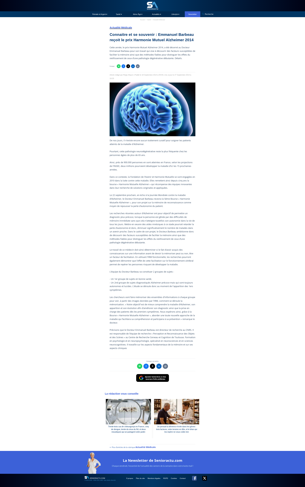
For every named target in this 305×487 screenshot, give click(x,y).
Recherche (209, 14)
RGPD (165, 478)
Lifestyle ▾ (175, 14)
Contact (183, 478)
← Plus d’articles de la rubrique (133, 447)
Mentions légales (154, 478)
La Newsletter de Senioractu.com (152, 460)
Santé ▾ (119, 14)
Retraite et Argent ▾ (99, 14)
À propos (130, 478)
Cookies (174, 478)
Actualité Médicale (159, 20)
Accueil (142, 20)
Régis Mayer (128, 75)
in (133, 66)
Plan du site (140, 478)
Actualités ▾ (156, 14)
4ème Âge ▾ (137, 14)
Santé (149, 20)
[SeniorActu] (152, 6)
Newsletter (192, 14)
